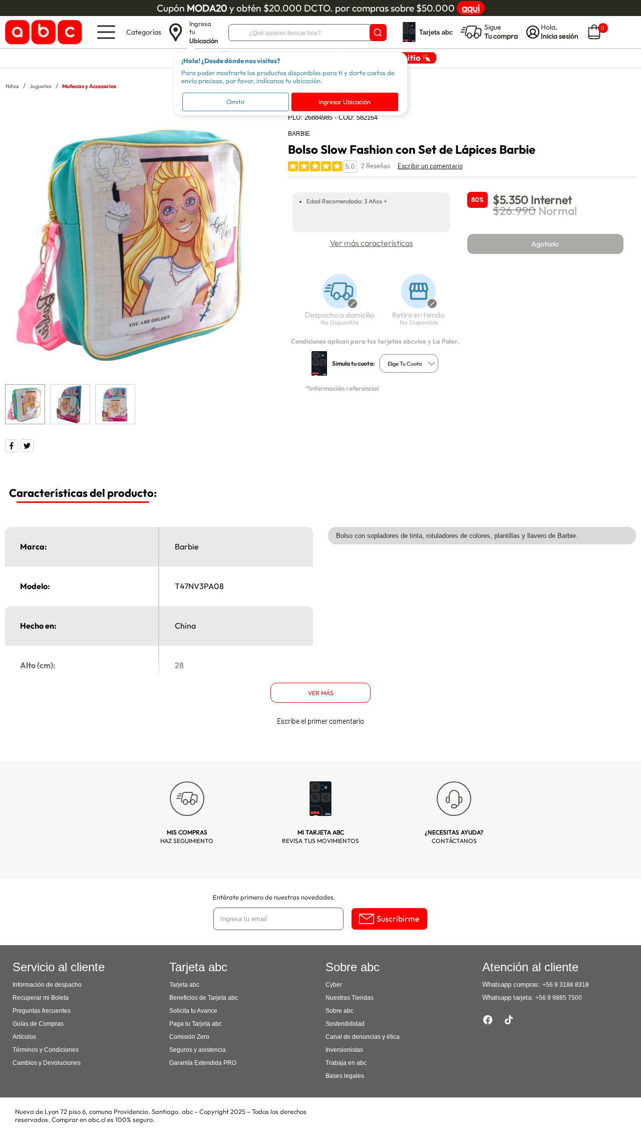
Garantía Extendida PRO (202, 1062)
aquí (471, 8)
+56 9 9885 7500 (558, 997)
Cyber (334, 984)
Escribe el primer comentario (320, 721)
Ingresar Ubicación (344, 102)
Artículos (24, 1036)
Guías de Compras (38, 1023)
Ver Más (321, 693)
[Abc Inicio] (42, 32)
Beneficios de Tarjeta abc (203, 997)
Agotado (545, 243)
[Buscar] (378, 32)
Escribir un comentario (430, 166)
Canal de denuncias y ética (363, 1036)
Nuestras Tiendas (350, 997)
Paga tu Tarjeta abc (195, 1023)
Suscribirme (398, 919)
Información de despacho (47, 984)
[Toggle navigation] (106, 32)
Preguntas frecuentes (42, 1010)
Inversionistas (344, 1049)
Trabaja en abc (346, 1062)
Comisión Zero (189, 1036)
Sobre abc (340, 1010)
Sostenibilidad (345, 1023)
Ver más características (371, 243)
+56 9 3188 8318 (565, 984)
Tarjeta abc (184, 984)
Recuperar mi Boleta (41, 997)
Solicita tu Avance (193, 1010)
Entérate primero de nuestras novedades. (274, 897)
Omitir (235, 102)
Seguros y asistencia (197, 1049)
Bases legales (345, 1075)
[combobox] (409, 363)
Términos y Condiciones (46, 1049)
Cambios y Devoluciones (47, 1062)
